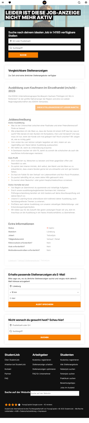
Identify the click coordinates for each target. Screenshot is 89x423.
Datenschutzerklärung (28, 411)
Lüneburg (12, 260)
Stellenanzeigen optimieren (44, 369)
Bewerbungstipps (67, 383)
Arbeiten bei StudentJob (15, 364)
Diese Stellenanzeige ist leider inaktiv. (58, 107)
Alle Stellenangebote (69, 364)
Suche (23, 55)
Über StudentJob (12, 360)
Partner (8, 374)
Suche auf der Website (17, 392)
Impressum (42, 411)
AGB (16, 411)
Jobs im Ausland (67, 387)
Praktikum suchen (67, 378)
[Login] (86, 2)
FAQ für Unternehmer (41, 374)
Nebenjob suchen (67, 369)
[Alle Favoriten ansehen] (9, 2)
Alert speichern (44, 304)
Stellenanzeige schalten (42, 364)
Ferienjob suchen (67, 374)
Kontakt (8, 369)
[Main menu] (3, 2)
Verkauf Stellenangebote (28, 260)
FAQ (6, 378)
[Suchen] (80, 2)
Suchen (45, 337)
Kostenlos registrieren (41, 360)
